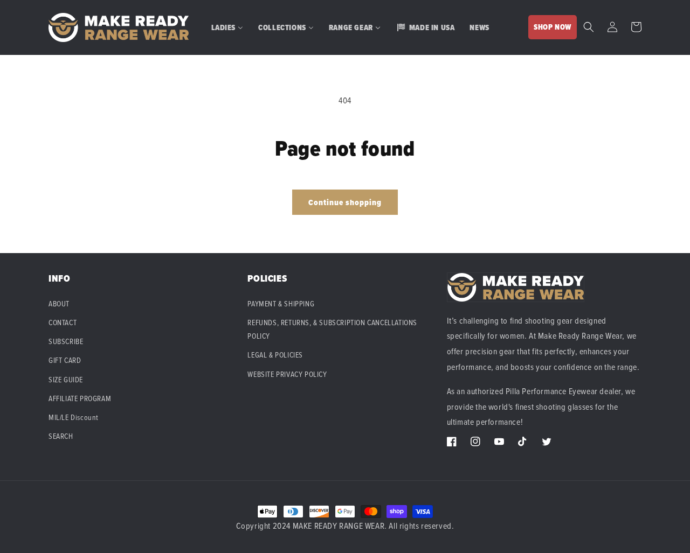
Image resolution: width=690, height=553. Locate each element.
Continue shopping (345, 202)
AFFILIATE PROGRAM (80, 398)
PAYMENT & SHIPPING (280, 303)
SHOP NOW (552, 27)
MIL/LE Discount (74, 417)
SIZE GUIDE (66, 379)
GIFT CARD (65, 360)
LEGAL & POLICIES (275, 354)
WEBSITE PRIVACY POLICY (287, 374)
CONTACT (63, 322)
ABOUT (59, 303)
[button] (589, 27)
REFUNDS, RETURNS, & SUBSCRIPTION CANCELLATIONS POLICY (332, 329)
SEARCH (61, 436)
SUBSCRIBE (66, 341)
